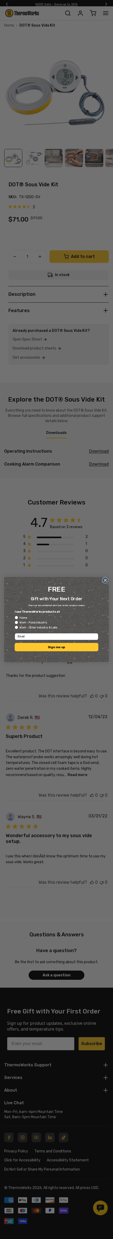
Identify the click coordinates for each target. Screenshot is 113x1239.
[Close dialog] (105, 580)
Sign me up (56, 647)
